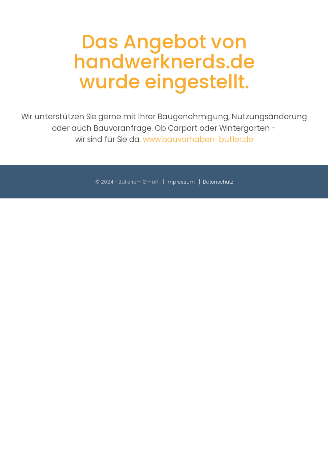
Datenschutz (218, 181)
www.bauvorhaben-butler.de (198, 139)
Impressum (180, 181)
